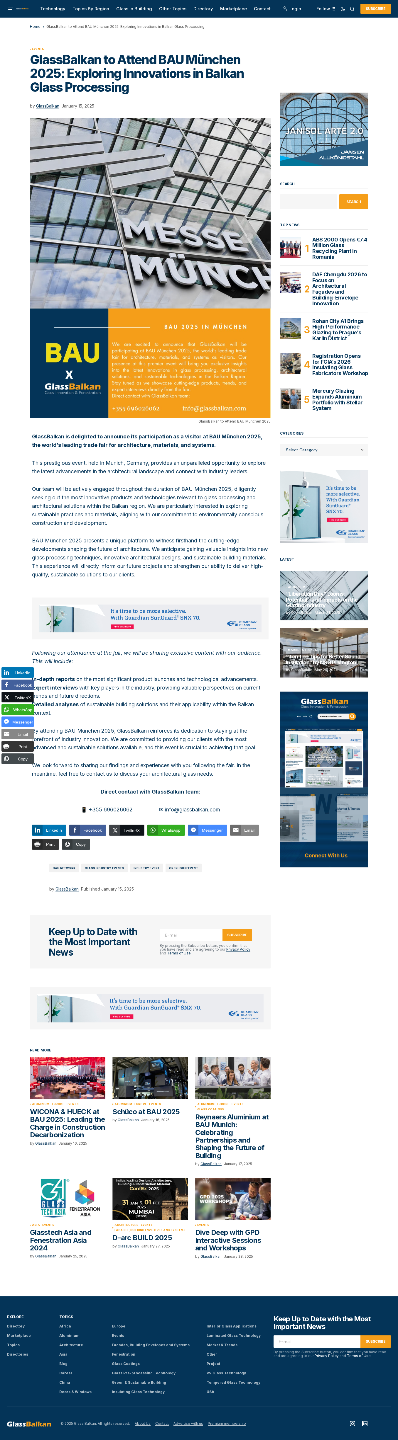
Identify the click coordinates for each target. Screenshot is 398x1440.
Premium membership (227, 1423)
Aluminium (41, 1104)
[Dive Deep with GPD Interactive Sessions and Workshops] (233, 1199)
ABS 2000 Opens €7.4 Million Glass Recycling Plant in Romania (339, 248)
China (64, 1382)
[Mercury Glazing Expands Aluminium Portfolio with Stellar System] (290, 398)
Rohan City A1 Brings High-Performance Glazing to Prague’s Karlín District (338, 329)
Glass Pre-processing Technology (144, 1373)
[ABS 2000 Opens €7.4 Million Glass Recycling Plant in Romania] (290, 247)
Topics (13, 1345)
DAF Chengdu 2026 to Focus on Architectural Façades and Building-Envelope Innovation (339, 289)
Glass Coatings (210, 1109)
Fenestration (123, 1354)
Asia (36, 1224)
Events (38, 48)
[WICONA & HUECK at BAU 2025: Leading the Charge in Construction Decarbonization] (67, 1078)
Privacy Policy (238, 949)
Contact (162, 1423)
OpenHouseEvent (183, 868)
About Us (143, 1423)
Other (212, 1354)
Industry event (147, 868)
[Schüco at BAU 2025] (150, 1078)
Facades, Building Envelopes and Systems (149, 1230)
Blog (63, 1363)
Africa (65, 1326)
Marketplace (19, 1335)
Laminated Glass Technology (234, 1335)
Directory (16, 1326)
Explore (15, 1317)
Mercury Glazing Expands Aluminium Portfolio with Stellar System (337, 399)
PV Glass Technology (226, 1373)
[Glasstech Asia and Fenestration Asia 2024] (67, 1199)
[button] (10, 8)
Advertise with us (188, 1423)
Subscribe (376, 8)
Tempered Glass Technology (233, 1382)
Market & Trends (302, 649)
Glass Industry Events (104, 868)
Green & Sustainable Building (139, 1382)
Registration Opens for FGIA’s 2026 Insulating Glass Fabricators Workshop (340, 364)
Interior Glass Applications (232, 1326)
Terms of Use (179, 953)
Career (65, 1373)
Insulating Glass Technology (138, 1392)
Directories (17, 1354)
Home (35, 26)
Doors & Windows (75, 1392)
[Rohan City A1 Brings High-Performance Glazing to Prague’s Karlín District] (290, 328)
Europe (58, 1104)
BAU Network (64, 868)
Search (287, 184)
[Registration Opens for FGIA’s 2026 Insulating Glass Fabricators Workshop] (290, 363)
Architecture (126, 1224)
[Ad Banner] (150, 618)
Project (213, 1363)
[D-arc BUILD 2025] (150, 1199)
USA (210, 1392)
